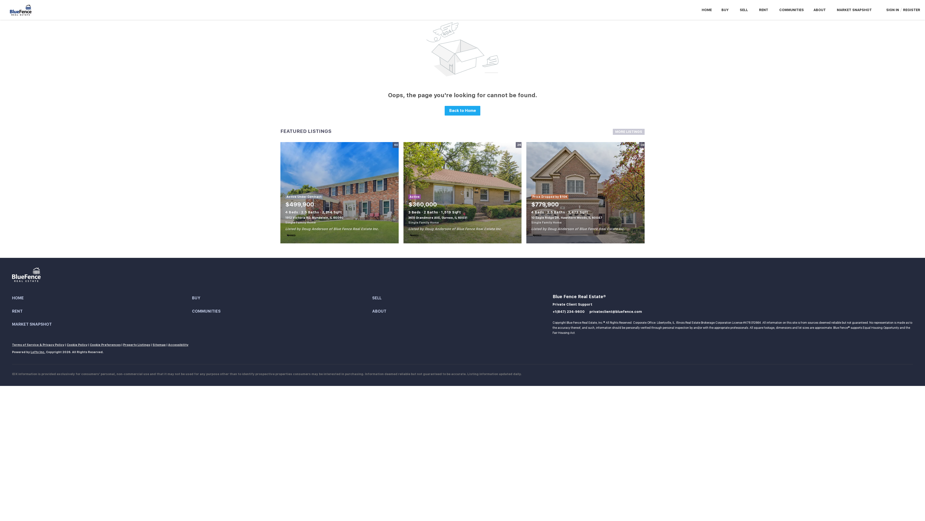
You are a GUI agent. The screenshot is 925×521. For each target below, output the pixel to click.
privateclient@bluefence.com (615, 312)
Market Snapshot (854, 10)
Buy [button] (725, 10)
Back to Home (462, 110)
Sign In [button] (892, 10)
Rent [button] (763, 10)
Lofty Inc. (38, 352)
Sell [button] (744, 10)
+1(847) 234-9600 (569, 312)
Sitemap (159, 345)
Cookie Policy (77, 345)
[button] (102, 298)
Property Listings (136, 345)
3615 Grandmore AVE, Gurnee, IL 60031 (437, 217)
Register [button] (911, 10)
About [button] (819, 10)
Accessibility (178, 345)
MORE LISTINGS (628, 132)
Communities (791, 10)
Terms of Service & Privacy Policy (38, 345)
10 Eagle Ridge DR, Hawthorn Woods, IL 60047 (566, 217)
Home (707, 10)
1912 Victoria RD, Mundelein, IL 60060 (314, 217)
